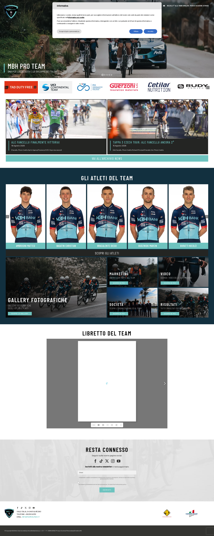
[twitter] (107, 461)
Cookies (63, 530)
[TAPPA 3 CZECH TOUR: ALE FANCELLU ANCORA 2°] (158, 119)
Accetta (150, 31)
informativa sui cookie (76, 17)
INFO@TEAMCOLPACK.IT (31, 517)
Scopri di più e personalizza (69, 31)
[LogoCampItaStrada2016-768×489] (191, 510)
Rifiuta (136, 31)
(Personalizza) (70, 530)
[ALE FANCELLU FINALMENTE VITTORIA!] (56, 119)
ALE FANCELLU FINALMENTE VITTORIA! (35, 142)
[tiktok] (101, 461)
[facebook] (95, 461)
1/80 (93, 425)
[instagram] (113, 461)
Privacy (58, 530)
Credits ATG (78, 530)
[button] (6, 87)
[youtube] (118, 461)
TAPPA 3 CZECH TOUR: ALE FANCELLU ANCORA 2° (143, 142)
